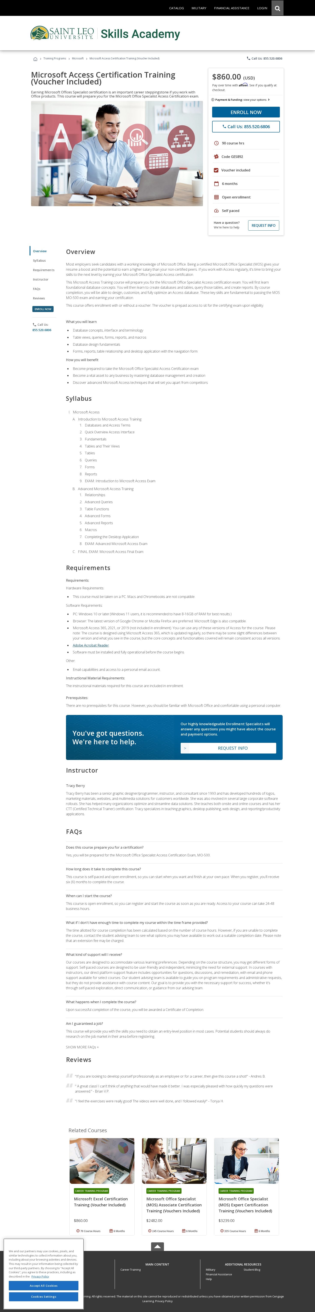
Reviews (39, 298)
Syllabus (39, 260)
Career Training (130, 1269)
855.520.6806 (41, 330)
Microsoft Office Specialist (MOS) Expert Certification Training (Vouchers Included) (245, 1204)
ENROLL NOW (246, 112)
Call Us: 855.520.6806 (264, 58)
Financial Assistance (219, 1274)
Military (210, 1269)
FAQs (36, 289)
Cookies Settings (43, 1296)
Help (209, 1279)
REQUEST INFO (264, 225)
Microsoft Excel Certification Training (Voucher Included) (101, 1201)
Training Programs (55, 58)
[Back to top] (157, 1263)
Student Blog (252, 1269)
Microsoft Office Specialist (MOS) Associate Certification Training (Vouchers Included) (174, 1204)
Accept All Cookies (44, 1286)
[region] (43, 1273)
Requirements (43, 270)
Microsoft (78, 58)
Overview (39, 251)
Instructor (41, 279)
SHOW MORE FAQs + (82, 1047)
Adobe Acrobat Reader (91, 645)
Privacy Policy (164, 1301)
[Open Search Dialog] (278, 7)
